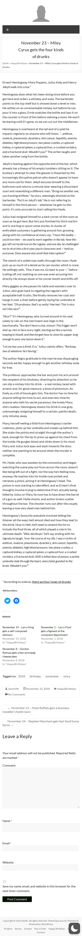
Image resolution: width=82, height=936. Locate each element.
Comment (9, 765)
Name (7, 821)
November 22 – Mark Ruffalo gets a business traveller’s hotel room (35, 709)
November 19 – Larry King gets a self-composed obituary (18, 631)
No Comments (16, 694)
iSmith (5, 63)
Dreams (28, 928)
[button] (74, 928)
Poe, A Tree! (40, 928)
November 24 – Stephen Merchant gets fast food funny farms (40, 723)
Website (8, 862)
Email (6, 843)
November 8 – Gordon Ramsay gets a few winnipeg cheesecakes (18, 652)
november (52, 676)
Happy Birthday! (57, 928)
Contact (41, 932)
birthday (35, 676)
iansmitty (13, 688)
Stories (18, 928)
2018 (21, 676)
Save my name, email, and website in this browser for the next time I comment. (39, 888)
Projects (8, 928)
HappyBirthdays (19, 63)
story (66, 676)
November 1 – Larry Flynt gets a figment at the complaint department (56, 631)
